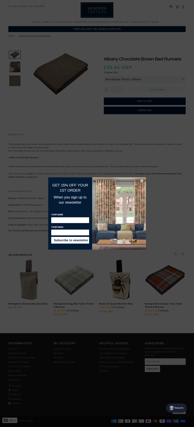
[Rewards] (176, 408)
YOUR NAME (57, 215)
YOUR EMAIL (57, 227)
